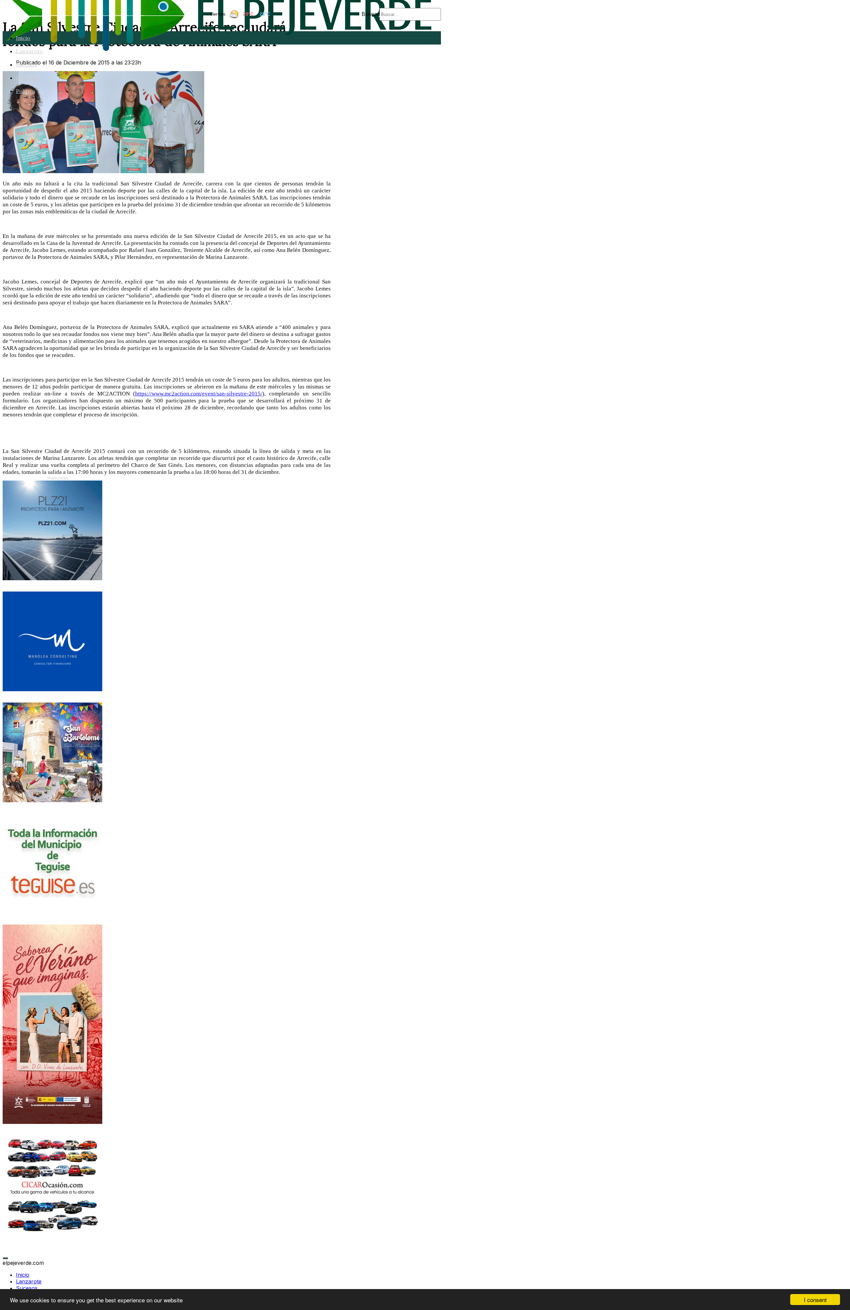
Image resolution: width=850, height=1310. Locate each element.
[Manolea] (52, 689)
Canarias (27, 77)
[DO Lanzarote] (52, 1122)
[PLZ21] (52, 578)
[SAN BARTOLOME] (52, 800)
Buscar (371, 14)
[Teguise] (52, 911)
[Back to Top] (5, 1258)
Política (25, 91)
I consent (815, 1299)
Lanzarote (29, 51)
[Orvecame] (52, 1233)
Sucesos (26, 64)
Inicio (23, 38)
